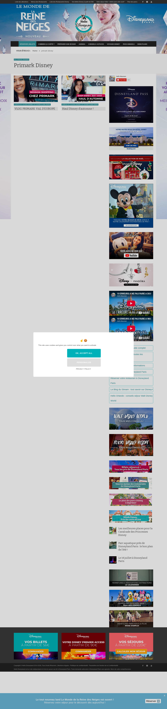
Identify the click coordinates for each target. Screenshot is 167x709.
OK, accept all (84, 353)
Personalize (84, 362)
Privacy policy (83, 369)
